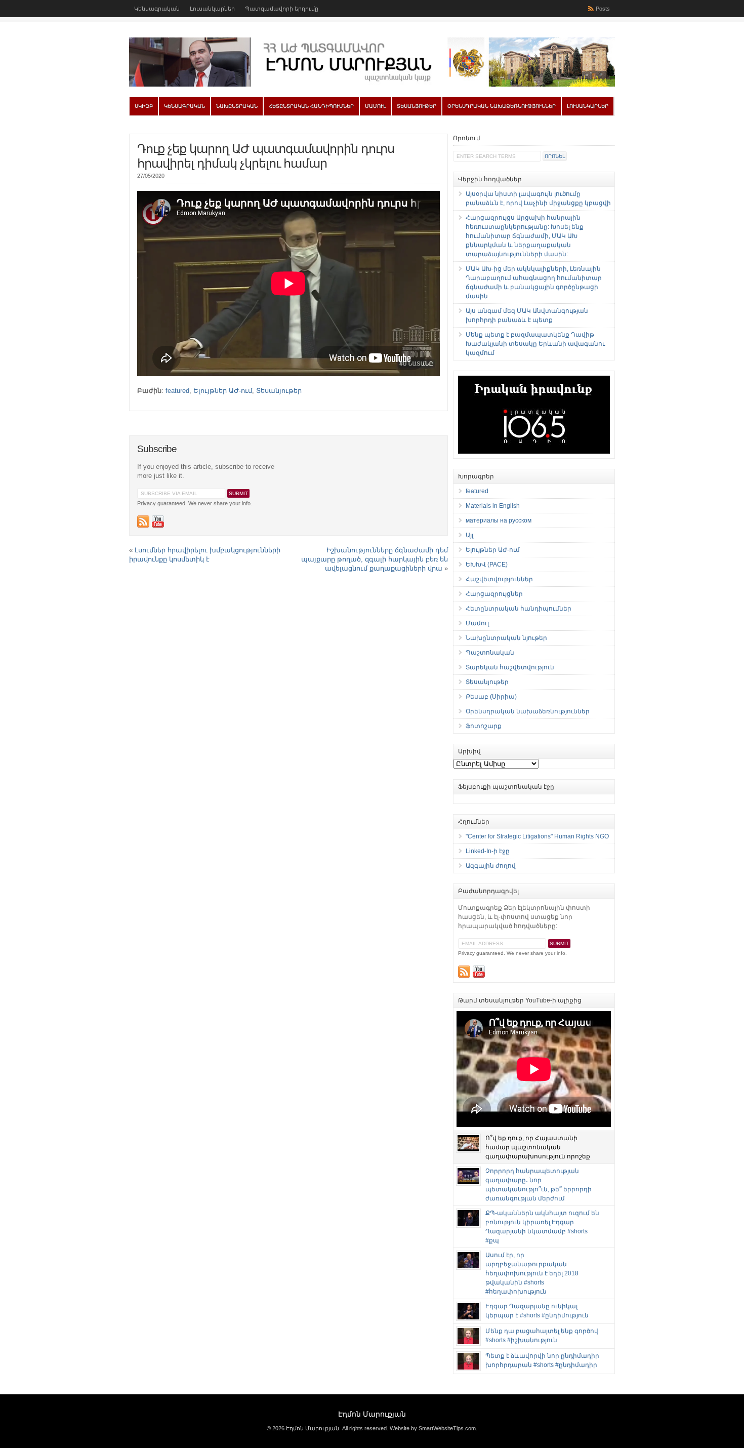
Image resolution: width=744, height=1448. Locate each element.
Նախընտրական (237, 106)
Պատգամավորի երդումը (281, 9)
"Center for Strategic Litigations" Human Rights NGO (537, 836)
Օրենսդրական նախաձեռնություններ (501, 106)
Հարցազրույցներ (494, 593)
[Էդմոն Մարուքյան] (372, 84)
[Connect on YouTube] (158, 521)
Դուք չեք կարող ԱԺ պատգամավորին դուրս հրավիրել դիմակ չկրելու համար (265, 156)
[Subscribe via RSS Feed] (143, 521)
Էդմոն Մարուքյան (372, 1414)
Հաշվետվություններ (499, 579)
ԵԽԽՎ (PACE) (487, 564)
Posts (603, 9)
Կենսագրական (157, 9)
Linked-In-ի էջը (488, 851)
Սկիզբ (144, 106)
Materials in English (493, 505)
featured (177, 390)
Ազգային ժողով (491, 865)
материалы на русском (498, 520)
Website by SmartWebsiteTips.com (433, 1428)
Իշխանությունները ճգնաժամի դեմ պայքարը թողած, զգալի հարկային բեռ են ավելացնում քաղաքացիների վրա (374, 559)
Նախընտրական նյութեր (506, 637)
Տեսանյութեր (416, 106)
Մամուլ (375, 106)
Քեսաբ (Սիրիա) (491, 696)
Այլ (469, 535)
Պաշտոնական (490, 652)
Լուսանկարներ (212, 9)
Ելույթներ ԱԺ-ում (222, 390)
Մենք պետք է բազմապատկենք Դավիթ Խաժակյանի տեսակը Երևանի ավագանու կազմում (535, 343)
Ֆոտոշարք (484, 726)
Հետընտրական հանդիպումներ (311, 106)
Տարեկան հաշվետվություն (510, 667)
